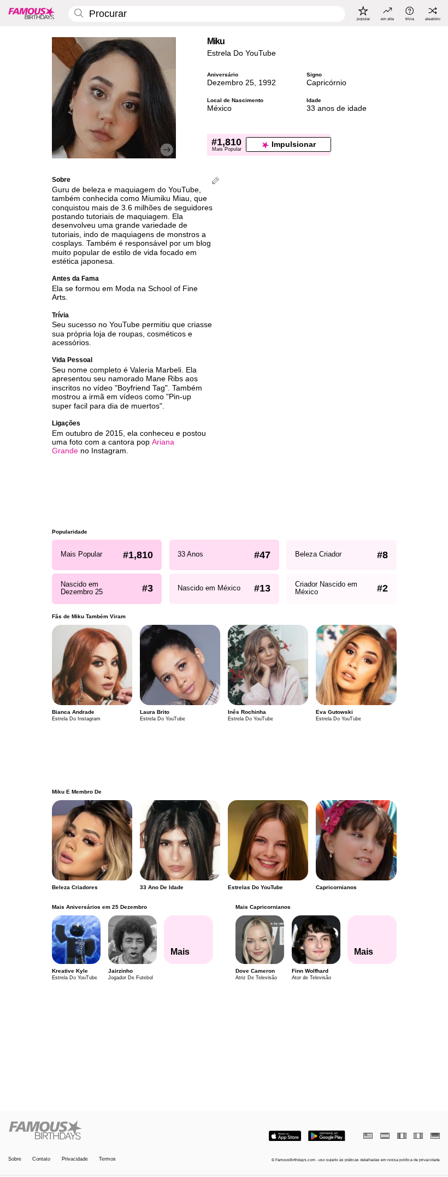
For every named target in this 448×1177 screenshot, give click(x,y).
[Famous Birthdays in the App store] (285, 1136)
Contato (41, 1159)
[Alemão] (435, 1136)
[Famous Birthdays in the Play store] (326, 1136)
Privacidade (75, 1159)
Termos (107, 1159)
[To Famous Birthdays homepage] (32, 13)
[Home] (114, 1130)
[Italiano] (418, 1136)
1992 (267, 83)
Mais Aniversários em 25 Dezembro (99, 907)
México (219, 108)
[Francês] (401, 1136)
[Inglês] (368, 1136)
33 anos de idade (336, 108)
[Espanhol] (385, 1136)
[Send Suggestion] (215, 181)
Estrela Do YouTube (241, 53)
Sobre (14, 1159)
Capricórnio (326, 83)
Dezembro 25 (230, 83)
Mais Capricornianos (262, 907)
